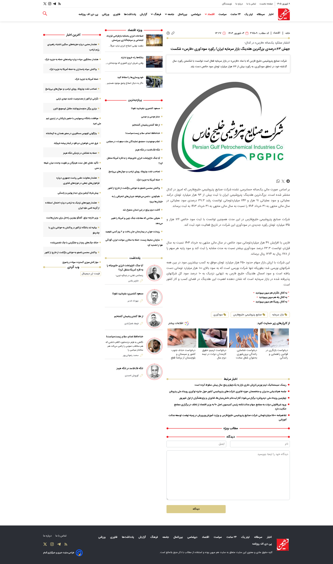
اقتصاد (211, 14)
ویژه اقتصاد (135, 30)
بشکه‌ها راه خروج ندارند (132, 58)
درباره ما (239, 4)
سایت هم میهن (218, 552)
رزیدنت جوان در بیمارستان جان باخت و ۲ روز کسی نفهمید (132, 232)
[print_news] (168, 33)
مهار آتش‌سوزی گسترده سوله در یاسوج (80, 262)
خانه (287, 33)
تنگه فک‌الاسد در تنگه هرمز (147, 150)
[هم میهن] (284, 14)
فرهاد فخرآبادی (131, 324)
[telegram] (288, 181)
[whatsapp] (278, 181)
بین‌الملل (183, 14)
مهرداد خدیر (133, 301)
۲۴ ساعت (235, 14)
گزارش (144, 14)
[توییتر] (45, 3)
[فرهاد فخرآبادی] (154, 320)
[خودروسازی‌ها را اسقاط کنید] (154, 82)
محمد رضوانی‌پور (131, 355)
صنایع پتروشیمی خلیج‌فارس (247, 315)
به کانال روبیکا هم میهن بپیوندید (271, 302)
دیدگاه (196, 509)
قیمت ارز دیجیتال (91, 274)
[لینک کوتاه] (173, 33)
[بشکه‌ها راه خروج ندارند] (154, 62)
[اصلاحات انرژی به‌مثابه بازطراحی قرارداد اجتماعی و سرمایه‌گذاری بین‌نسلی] (154, 40)
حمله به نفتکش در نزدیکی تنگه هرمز (80, 153)
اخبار (271, 14)
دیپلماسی (196, 14)
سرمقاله (261, 14)
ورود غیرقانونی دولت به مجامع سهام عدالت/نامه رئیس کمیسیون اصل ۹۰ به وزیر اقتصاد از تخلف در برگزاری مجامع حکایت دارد (230, 407)
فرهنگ (157, 14)
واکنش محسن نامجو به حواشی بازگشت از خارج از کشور (134, 188)
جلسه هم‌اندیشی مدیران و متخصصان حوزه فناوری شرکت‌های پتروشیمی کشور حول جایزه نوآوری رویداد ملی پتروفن (227, 391)
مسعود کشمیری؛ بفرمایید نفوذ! (145, 108)
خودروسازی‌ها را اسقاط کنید (130, 77)
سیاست (223, 14)
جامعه (171, 14)
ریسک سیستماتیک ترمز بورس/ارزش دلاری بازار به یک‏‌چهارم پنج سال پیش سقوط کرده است (240, 385)
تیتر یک (249, 14)
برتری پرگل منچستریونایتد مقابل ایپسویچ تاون (75, 109)
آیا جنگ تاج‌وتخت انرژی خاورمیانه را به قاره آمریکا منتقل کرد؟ (125, 268)
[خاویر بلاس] (154, 273)
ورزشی (106, 14)
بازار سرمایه (278, 315)
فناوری (117, 14)
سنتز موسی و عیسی (150, 117)
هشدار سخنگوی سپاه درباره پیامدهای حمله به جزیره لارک (71, 59)
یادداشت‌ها (130, 14)
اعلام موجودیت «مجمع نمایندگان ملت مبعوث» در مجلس (133, 142)
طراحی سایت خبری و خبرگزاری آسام (58, 553)
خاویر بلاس (133, 281)
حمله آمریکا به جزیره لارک (148, 180)
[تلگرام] (54, 3)
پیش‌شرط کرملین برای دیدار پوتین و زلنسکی (78, 193)
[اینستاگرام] (49, 3)
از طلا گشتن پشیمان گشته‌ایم (146, 125)
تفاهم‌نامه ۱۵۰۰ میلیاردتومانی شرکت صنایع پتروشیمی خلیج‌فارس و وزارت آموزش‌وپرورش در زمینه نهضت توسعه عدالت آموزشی (228, 417)
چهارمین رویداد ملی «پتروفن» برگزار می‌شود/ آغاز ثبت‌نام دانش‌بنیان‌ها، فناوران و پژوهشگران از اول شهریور (232, 398)
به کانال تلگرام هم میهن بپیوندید (271, 293)
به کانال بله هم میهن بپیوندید (273, 297)
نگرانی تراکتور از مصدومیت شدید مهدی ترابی (77, 99)
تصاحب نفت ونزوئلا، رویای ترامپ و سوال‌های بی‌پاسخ (134, 172)
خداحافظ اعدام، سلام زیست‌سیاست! (142, 133)
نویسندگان (227, 4)
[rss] (59, 3)
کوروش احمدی (132, 376)
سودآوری (218, 315)
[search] (45, 13)
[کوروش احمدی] (154, 372)
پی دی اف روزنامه (89, 14)
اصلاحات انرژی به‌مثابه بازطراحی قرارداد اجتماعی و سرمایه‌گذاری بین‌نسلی (124, 38)
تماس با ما (251, 4)
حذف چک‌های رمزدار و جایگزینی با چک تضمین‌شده (74, 243)
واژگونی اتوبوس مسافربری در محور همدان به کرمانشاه (71, 133)
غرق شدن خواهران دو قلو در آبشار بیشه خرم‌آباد (76, 143)
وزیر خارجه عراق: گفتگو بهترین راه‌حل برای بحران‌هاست (72, 218)
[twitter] (283, 181)
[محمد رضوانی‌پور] (154, 346)
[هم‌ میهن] (283, 545)
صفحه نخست (266, 4)
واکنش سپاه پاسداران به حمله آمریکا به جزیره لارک (73, 69)
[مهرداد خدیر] (154, 297)
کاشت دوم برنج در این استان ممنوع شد (141, 210)
